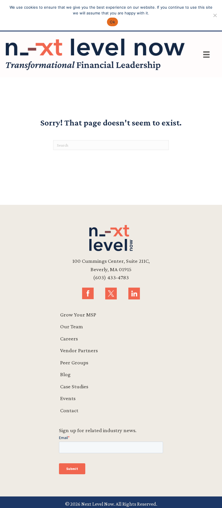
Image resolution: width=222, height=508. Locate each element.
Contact (69, 410)
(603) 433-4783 (111, 277)
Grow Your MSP (78, 315)
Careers (69, 338)
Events (67, 398)
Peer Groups (74, 362)
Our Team (71, 326)
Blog (65, 374)
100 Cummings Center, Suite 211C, (111, 261)
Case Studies (74, 386)
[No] (215, 15)
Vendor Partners (79, 350)
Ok (112, 22)
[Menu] (206, 54)
